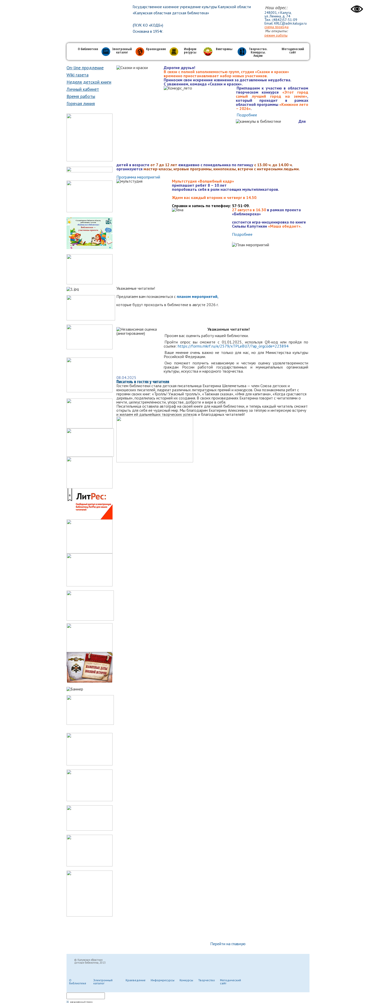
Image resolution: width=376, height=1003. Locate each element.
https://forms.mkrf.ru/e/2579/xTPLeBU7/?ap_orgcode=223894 (233, 346)
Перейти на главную (228, 943)
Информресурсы (162, 980)
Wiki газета (78, 75)
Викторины (224, 49)
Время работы (81, 96)
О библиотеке (88, 49)
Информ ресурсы (190, 50)
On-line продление (85, 68)
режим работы (275, 35)
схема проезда (276, 27)
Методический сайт (293, 50)
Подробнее (247, 114)
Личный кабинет (83, 89)
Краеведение (156, 49)
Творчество (206, 980)
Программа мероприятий (138, 177)
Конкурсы (186, 980)
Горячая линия (81, 103)
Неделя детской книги (89, 82)
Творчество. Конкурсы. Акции (258, 52)
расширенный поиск (81, 1002)
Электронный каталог (122, 50)
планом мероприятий (197, 296)
